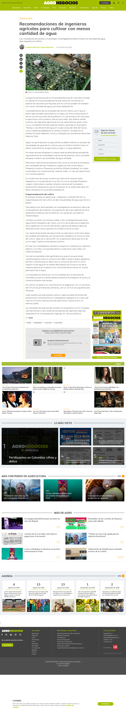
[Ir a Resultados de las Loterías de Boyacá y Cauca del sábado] (76, 523)
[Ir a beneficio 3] (55, 349)
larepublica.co (108, 633)
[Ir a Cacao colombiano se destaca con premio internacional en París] (12, 554)
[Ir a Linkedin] (11, 634)
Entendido (105, 704)
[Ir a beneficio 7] (64, 349)
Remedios (72, 8)
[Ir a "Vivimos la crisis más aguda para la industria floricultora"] (76, 539)
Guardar (21, 71)
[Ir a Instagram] (15, 634)
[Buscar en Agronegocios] (122, 3)
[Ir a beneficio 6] (62, 349)
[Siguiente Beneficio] (87, 343)
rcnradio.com (107, 641)
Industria (120, 557)
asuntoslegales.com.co (110, 635)
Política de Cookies (63, 646)
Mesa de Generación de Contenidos (68, 633)
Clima (36, 8)
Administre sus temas (107, 159)
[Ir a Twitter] (6, 634)
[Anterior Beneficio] (29, 343)
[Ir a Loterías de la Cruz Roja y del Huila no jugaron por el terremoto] (12, 539)
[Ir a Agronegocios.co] (12, 631)
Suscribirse (7, 645)
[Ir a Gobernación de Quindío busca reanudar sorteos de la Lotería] (76, 554)
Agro (58, 526)
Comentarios (84, 8)
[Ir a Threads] (20, 634)
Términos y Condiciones (64, 641)
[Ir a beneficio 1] (51, 349)
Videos (111, 8)
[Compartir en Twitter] (21, 55)
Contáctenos (61, 637)
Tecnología (45, 8)
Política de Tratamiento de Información (69, 643)
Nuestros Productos (63, 635)
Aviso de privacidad (63, 639)
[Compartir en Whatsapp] (21, 67)
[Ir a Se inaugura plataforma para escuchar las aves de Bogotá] (12, 523)
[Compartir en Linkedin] (21, 59)
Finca (54, 8)
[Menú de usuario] (113, 3)
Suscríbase (105, 3)
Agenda (95, 8)
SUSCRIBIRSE (58, 355)
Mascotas (27, 8)
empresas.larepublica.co (111, 637)
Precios (103, 8)
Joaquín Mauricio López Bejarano (39, 47)
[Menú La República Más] (118, 3)
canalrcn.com (107, 639)
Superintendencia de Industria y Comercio (70, 648)
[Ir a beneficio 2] (53, 349)
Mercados (62, 8)
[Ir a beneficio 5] (60, 349)
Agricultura (16, 8)
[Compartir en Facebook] (21, 63)
